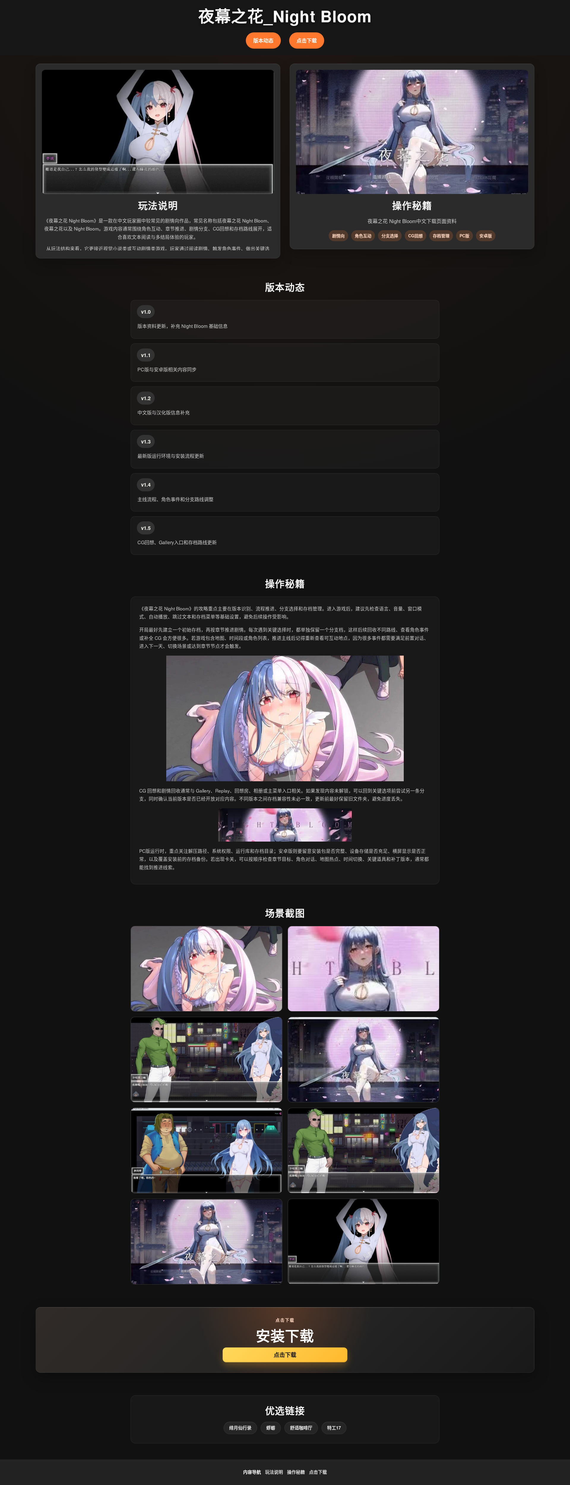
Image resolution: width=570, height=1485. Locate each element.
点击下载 (307, 40)
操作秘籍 (296, 1472)
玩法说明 (274, 1472)
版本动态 (263, 40)
